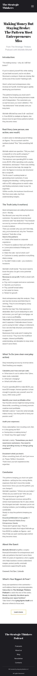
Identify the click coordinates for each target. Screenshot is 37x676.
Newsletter (18, 658)
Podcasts (18, 646)
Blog (18, 654)
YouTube (13, 571)
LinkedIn (21, 571)
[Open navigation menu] (32, 6)
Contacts (18, 663)
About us (18, 650)
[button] (18, 612)
